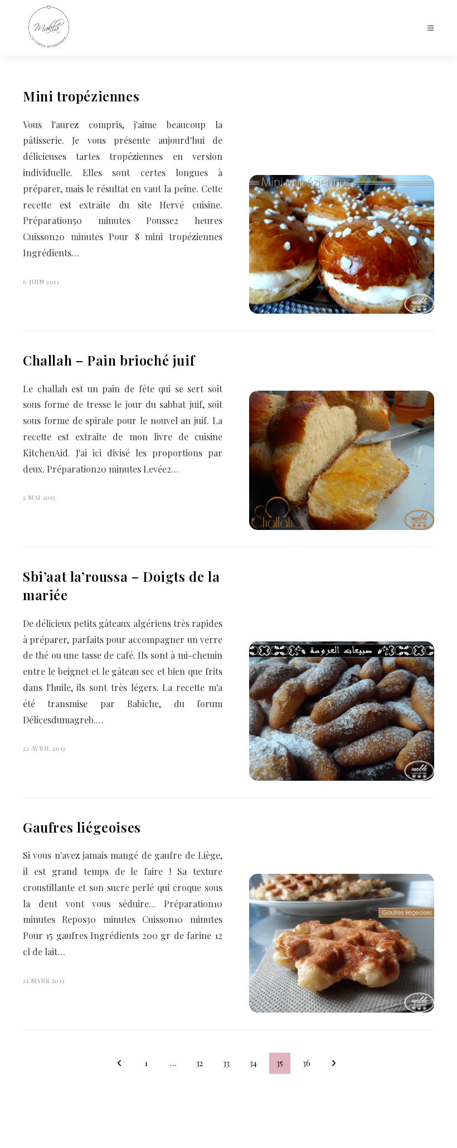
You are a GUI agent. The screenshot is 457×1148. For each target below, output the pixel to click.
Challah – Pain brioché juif (109, 360)
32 (199, 1063)
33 (226, 1063)
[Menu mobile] (430, 27)
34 (253, 1063)
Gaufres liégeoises (82, 827)
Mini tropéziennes (81, 96)
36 (306, 1063)
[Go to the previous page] (119, 1063)
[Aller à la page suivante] (333, 1063)
